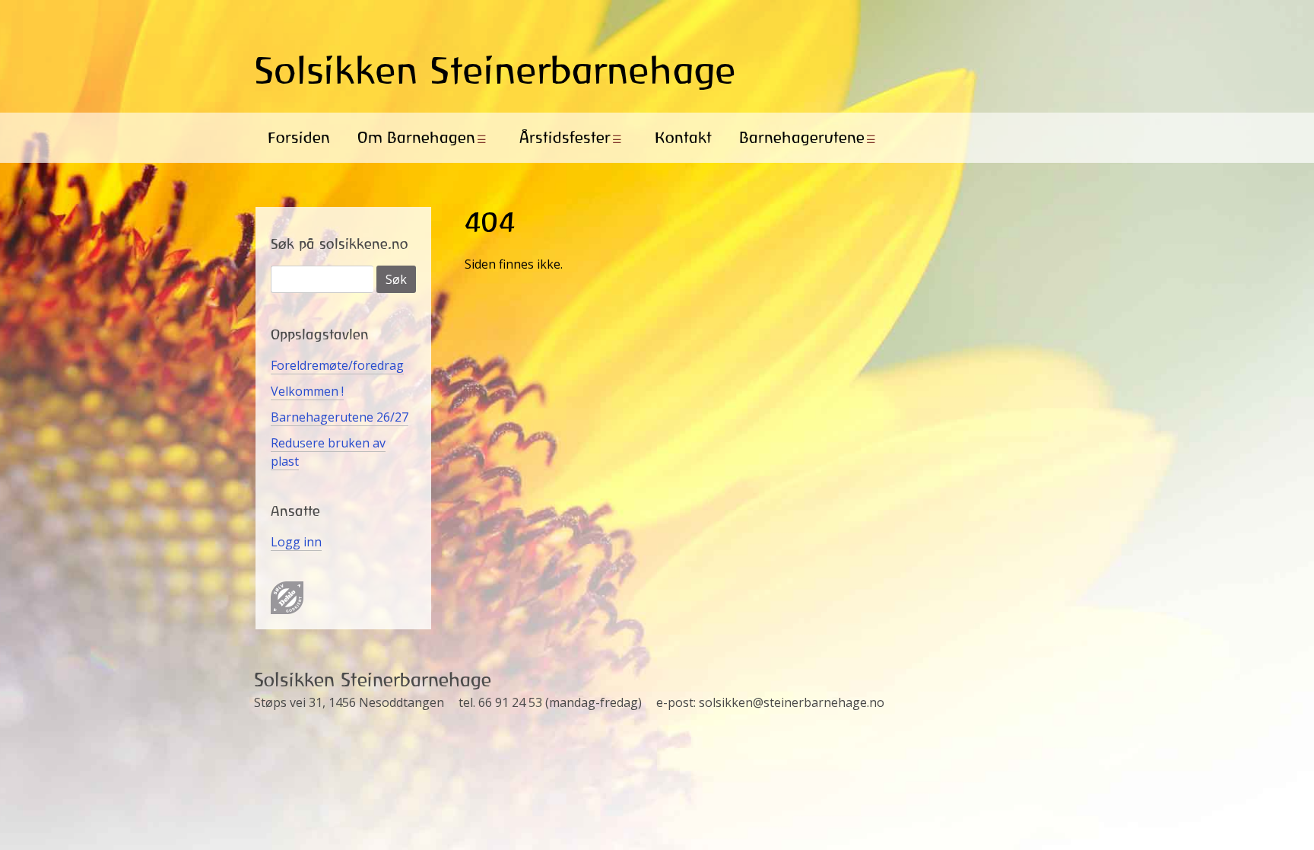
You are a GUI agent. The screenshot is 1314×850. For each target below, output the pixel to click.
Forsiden (299, 137)
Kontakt (683, 137)
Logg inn (296, 541)
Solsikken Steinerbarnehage (495, 70)
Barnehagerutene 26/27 (339, 417)
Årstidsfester (565, 137)
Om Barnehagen (416, 137)
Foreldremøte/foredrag (337, 365)
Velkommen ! (307, 391)
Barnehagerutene (802, 137)
